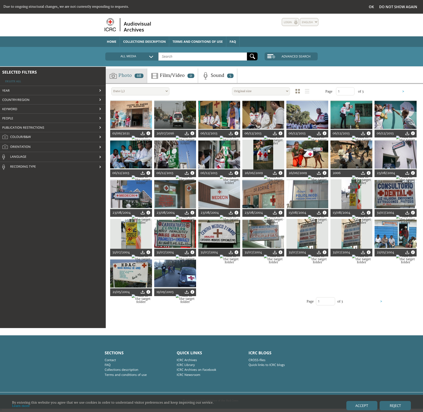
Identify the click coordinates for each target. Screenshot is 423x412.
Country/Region (16, 100)
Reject (395, 405)
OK (371, 6)
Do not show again (398, 6)
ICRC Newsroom (188, 375)
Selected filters (19, 72)
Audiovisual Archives (137, 26)
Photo (129, 75)
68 (139, 76)
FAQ (233, 41)
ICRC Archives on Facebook (196, 369)
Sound (220, 75)
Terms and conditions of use (198, 41)
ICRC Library (186, 365)
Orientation (20, 147)
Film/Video (175, 75)
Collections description (144, 41)
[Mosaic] (297, 91)
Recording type (22, 166)
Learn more (21, 406)
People (7, 118)
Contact (110, 360)
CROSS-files (257, 360)
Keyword (9, 109)
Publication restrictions (23, 127)
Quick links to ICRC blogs (267, 365)
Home (111, 41)
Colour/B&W (20, 137)
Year (6, 90)
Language (17, 156)
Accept (361, 405)
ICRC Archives (187, 360)
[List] (307, 91)
